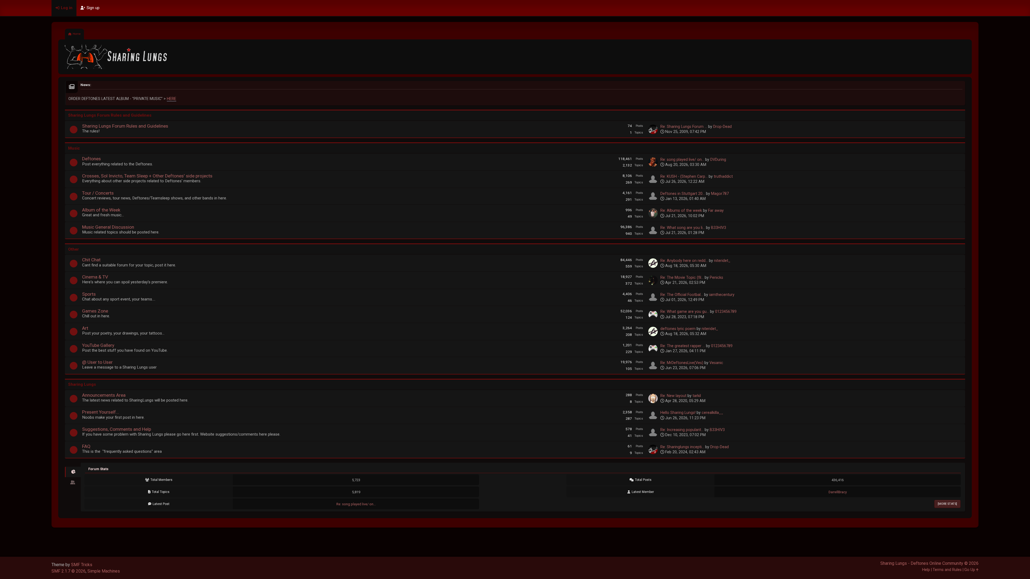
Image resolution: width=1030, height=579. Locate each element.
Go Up (970, 569)
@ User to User (97, 362)
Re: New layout (673, 396)
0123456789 (726, 311)
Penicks (716, 277)
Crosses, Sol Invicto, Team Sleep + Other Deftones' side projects (147, 176)
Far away (716, 210)
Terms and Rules (947, 569)
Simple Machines (103, 571)
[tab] (73, 472)
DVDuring (718, 159)
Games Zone (95, 311)
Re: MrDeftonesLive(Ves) (681, 363)
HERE (171, 98)
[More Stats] (947, 504)
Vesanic (716, 363)
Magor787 (720, 193)
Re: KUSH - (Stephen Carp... (684, 176)
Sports (89, 294)
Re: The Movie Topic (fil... (682, 277)
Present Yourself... (100, 412)
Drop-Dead (722, 126)
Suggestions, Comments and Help (116, 429)
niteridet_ (722, 260)
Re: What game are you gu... (684, 311)
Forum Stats (98, 469)
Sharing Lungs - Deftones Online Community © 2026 (929, 563)
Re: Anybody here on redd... (684, 260)
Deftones (91, 158)
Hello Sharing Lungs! (678, 412)
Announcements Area (104, 395)
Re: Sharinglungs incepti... (682, 447)
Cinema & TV (95, 277)
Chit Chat (91, 259)
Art (85, 328)
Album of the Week (101, 210)
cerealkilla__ (712, 412)
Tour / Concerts (98, 193)
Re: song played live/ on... (682, 159)
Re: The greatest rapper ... (682, 346)
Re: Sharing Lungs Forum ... (683, 126)
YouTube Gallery (98, 345)
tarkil (697, 396)
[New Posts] (74, 130)
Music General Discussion (108, 227)
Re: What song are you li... (682, 227)
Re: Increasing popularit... (682, 430)
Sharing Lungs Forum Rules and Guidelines (125, 126)
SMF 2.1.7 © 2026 (69, 571)
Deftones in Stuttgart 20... (682, 193)
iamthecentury (721, 294)
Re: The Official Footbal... (681, 294)
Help (926, 569)
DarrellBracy (838, 492)
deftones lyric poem (678, 328)
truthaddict (723, 176)
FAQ (86, 446)
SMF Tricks (81, 564)
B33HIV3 (718, 227)
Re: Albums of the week (681, 210)
